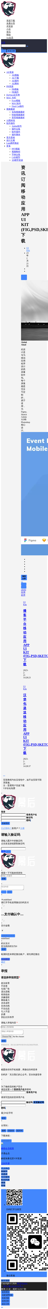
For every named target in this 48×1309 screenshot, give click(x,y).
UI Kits (28, 249)
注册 (22, 828)
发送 (8, 852)
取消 (3, 851)
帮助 (8, 35)
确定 (3, 962)
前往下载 (24, 277)
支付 (3, 949)
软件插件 (10, 123)
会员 (9, 37)
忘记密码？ (6, 828)
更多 (8, 146)
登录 (3, 51)
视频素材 (10, 109)
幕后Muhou (22, 1283)
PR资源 (9, 86)
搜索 (3, 879)
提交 (3, 1041)
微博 (3, 1131)
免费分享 (10, 23)
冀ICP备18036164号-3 (13, 1286)
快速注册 (11, 51)
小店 (8, 29)
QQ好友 (11, 1131)
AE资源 (10, 72)
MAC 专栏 (11, 98)
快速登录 (5, 823)
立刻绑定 (5, 959)
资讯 (8, 32)
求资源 (9, 26)
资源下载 (10, 20)
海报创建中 (6, 1141)
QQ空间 (19, 1131)
